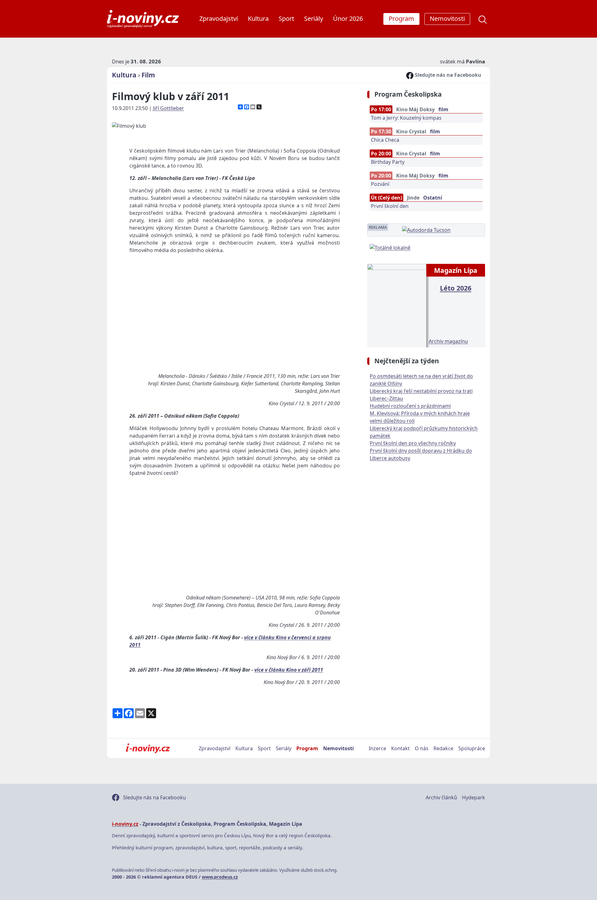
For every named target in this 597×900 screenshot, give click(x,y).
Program (307, 748)
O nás (421, 748)
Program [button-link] (401, 18)
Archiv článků (441, 797)
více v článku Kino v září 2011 (288, 669)
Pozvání (380, 184)
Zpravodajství (218, 18)
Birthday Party (388, 161)
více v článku (260, 637)
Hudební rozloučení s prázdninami (410, 405)
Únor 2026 (348, 18)
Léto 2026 (455, 287)
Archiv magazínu (448, 341)
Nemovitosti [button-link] (447, 18)
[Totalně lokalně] (390, 247)
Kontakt (400, 748)
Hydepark (473, 797)
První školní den (390, 206)
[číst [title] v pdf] (396, 304)
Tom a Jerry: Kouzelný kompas (406, 117)
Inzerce (377, 748)
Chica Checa (385, 139)
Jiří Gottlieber (168, 108)
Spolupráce (471, 748)
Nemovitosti (338, 748)
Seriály (313, 18)
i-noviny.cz (125, 823)
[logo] (142, 18)
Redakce (443, 748)
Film (148, 75)
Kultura (258, 18)
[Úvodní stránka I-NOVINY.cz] (147, 748)
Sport (286, 18)
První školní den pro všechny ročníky (413, 443)
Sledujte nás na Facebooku (447, 74)
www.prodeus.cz (220, 877)
